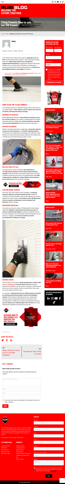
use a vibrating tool (10, 284)
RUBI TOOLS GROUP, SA (38, 482)
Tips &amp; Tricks (50, 249)
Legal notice (20, 437)
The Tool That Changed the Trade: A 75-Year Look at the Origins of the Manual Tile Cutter (54, 148)
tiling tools (6, 332)
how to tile (17, 67)
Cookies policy (12, 437)
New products (19, 451)
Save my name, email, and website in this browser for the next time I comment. (22, 401)
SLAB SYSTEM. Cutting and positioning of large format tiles (23, 455)
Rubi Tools (49, 176)
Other (47, 153)
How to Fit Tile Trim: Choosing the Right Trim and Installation (53, 265)
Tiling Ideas (4, 451)
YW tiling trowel (9, 107)
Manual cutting (20, 449)
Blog (7, 33)
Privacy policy (4, 437)
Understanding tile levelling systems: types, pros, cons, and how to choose (53, 195)
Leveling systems (20, 447)
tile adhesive (15, 117)
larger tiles (8, 169)
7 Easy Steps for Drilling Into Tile (53, 281)
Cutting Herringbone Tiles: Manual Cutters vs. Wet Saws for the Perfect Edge (54, 171)
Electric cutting (20, 459)
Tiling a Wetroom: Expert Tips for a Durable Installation (11, 352)
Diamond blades (20, 445)
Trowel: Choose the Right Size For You (54, 244)
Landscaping (49, 131)
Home (3, 33)
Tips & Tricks (4, 453)
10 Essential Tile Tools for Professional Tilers (54, 224)
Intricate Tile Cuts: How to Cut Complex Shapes (54, 126)
